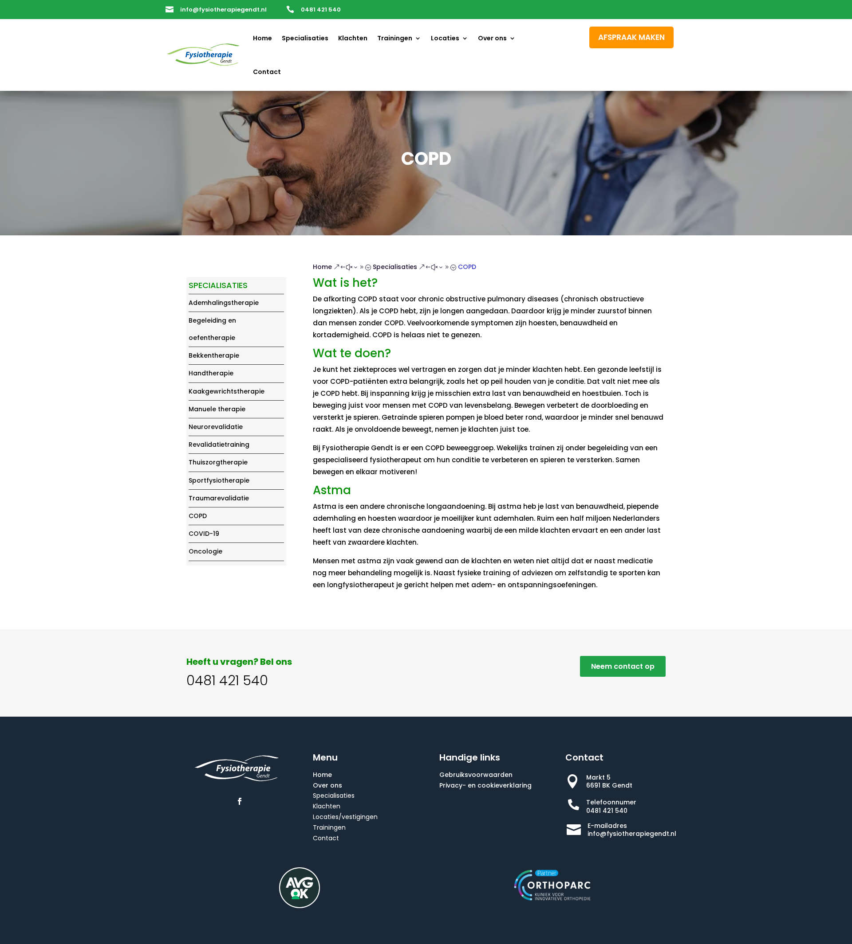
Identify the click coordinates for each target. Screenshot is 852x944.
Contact (267, 71)
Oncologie (205, 551)
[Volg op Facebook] (240, 801)
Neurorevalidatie (216, 426)
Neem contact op (623, 666)
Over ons (492, 38)
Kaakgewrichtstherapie (226, 391)
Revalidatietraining (219, 444)
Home (262, 38)
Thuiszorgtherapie (218, 462)
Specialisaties (305, 38)
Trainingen (394, 38)
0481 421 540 (321, 9)
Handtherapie (211, 373)
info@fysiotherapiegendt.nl (223, 9)
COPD (198, 515)
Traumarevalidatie (219, 498)
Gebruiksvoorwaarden (476, 774)
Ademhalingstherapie (224, 302)
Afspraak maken (631, 37)
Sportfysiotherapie (219, 480)
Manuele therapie (217, 409)
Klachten (352, 38)
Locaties (445, 38)
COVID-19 (204, 533)
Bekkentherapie (214, 355)
